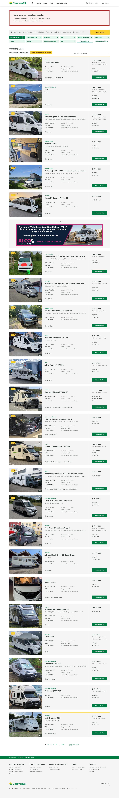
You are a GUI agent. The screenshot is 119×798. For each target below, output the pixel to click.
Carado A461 (50, 636)
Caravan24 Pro (53, 767)
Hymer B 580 (50, 582)
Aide (68, 788)
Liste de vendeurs (54, 769)
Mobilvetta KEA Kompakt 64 (57, 609)
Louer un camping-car (78, 767)
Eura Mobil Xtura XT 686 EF (56, 392)
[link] (23, 37)
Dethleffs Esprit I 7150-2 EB (56, 198)
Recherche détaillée (15, 767)
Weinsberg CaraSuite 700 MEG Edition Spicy (64, 474)
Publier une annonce (36, 767)
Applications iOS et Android (97, 767)
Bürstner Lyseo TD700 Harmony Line (60, 117)
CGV (49, 788)
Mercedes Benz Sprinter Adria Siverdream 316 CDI (66, 283)
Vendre (52, 3)
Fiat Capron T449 (52, 62)
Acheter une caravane (16, 771)
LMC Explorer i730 (52, 718)
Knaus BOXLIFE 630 (53, 664)
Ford (46, 89)
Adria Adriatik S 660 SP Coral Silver (60, 555)
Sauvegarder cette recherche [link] (42, 52)
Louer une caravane (78, 769)
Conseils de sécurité (59, 788)
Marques (11, 774)
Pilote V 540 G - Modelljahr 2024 (58, 419)
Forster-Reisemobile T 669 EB (57, 446)
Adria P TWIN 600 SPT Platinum (58, 501)
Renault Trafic (51, 144)
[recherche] (33, 3)
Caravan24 (12, 757)
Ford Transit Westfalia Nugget (57, 528)
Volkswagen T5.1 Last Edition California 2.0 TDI (65, 256)
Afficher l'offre (99, 77)
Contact (74, 788)
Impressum (26, 788)
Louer (45, 3)
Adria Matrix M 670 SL (54, 365)
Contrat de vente (94, 769)
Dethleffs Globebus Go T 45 (56, 338)
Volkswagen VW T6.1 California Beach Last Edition (66, 171)
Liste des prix (34, 769)
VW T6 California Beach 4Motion (58, 311)
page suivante (74, 745)
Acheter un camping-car (16, 769)
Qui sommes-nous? (15, 788)
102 (63, 745)
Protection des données (39, 788)
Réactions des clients (36, 771)
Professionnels (61, 3)
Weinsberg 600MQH (53, 691)
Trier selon (77, 53)
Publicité (92, 771)
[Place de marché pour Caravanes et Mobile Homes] (17, 3)
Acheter (38, 3)
